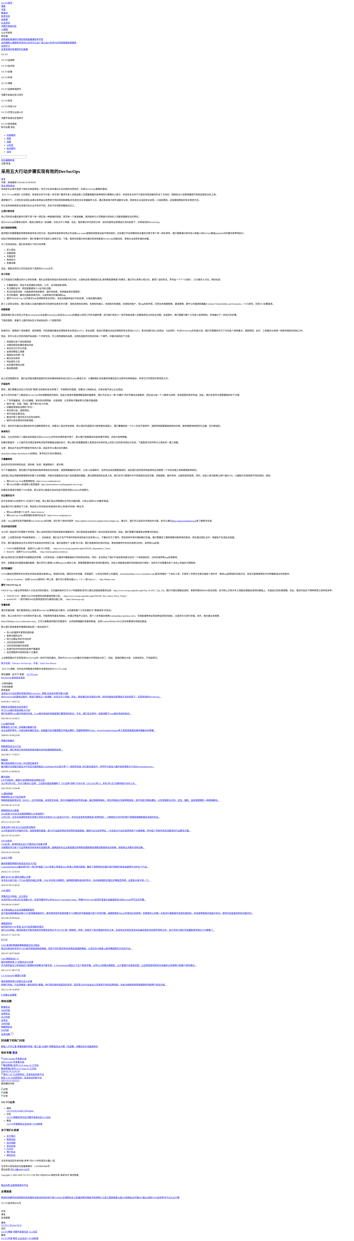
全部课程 (5, 43)
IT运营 (22, 975)
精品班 (4, 13)
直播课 (31, 39)
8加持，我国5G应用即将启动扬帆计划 (23, 780)
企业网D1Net (151, 1197)
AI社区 (10, 145)
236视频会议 (128, 1197)
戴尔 (3, 777)
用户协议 (11, 1152)
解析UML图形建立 (15, 877)
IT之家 (103, 1197)
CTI (17, 959)
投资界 (160, 1197)
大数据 (15, 810)
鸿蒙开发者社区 (9, 26)
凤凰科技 (32, 1197)
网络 (10, 794)
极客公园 (117, 1197)
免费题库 (71, 43)
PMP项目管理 (60, 43)
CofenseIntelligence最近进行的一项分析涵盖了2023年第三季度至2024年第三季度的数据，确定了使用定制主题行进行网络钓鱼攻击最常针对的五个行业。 (75, 867)
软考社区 (5, 16)
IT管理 (16, 975)
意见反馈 (11, 1146)
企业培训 (5, 23)
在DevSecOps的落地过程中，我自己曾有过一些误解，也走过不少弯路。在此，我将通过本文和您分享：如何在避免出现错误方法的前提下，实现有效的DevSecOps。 (81, 697)
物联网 (4, 760)
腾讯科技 (14, 1197)
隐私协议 (11, 1155)
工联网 (110, 1197)
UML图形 (6, 890)
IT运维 (4, 995)
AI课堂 (4, 29)
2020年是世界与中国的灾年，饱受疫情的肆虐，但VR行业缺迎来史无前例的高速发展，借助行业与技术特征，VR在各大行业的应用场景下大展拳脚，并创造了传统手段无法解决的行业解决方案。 (96, 830)
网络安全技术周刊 (19, 707)
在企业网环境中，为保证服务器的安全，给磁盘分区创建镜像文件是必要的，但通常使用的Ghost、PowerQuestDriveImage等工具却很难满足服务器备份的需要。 (78, 730)
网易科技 (23, 1197)
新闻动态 (11, 1139)
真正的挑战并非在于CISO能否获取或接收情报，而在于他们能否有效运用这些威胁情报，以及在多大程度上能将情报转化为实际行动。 (66, 948)
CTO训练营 (36, 1124)
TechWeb (58, 1197)
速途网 (81, 1197)
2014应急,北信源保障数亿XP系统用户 (22, 814)
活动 (9, 152)
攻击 (22, 678)
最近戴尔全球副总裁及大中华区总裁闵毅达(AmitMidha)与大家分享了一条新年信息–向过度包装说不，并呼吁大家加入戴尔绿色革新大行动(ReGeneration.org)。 (78, 766)
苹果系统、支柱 (14, 896)
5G (2, 794)
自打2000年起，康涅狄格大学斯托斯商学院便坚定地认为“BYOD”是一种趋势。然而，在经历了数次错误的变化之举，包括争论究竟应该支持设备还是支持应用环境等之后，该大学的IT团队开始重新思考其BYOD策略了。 (108, 930)
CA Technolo (7, 975)
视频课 (4, 39)
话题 (9, 142)
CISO (3, 959)
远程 (8, 740)
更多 (15, 1052)
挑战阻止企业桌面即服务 (17, 910)
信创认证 (25, 43)
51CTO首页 (6, 3)
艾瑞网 (66, 1197)
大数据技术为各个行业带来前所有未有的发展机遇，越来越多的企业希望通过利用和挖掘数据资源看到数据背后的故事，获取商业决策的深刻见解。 (73, 847)
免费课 (4, 19)
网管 (3, 740)
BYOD (4, 939)
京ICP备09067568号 (20, 1169)
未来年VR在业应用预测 (18, 827)
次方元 (167, 1197)
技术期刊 (11, 148)
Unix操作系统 (7, 724)
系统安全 (16, 678)
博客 (3, 6)
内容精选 (11, 135)
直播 (25, 49)
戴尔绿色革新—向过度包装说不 (20, 763)
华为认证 (34, 43)
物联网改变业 (11, 746)
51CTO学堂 (12, 1124)
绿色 (8, 777)
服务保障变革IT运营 (16, 981)
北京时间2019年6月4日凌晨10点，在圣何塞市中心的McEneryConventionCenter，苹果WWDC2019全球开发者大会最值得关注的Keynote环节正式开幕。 (73, 900)
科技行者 (49, 1197)
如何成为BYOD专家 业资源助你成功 (22, 927)
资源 (8, 49)
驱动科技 (41, 1197)
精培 (20, 1124)
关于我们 (11, 1136)
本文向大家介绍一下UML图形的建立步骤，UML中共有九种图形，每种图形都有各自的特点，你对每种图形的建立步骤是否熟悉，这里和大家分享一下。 (75, 880)
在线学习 (5, 46)
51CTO (10, 1111)
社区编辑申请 (7, 160)
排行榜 (17, 39)
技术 (10, 810)
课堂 (16, 49)
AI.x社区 (46, 1117)
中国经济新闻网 (92, 1197)
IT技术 (51, 43)
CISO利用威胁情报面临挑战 (20, 945)
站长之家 (73, 1197)
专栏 (21, 49)
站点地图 (11, 1143)
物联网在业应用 (13, 797)
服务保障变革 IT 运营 (17, 962)
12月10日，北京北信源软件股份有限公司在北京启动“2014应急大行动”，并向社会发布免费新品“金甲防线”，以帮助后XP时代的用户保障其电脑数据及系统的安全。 (81, 817)
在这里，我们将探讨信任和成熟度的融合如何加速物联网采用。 (32, 750)
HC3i (23, 1111)
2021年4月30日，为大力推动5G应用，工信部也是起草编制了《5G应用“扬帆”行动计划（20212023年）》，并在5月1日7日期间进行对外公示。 (69, 783)
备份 (12, 740)
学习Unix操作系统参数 (15, 710)
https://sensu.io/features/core (184, 521)
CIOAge (17, 1111)
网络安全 (5, 707)
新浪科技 (5, 1197)
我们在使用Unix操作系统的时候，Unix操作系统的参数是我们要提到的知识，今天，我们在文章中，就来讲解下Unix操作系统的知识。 (66, 713)
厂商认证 (43, 43)
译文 (3, 179)
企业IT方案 (6, 858)
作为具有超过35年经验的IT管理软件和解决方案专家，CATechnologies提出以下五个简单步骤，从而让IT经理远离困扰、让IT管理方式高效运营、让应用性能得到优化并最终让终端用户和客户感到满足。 (99, 965)
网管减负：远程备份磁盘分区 (19, 727)
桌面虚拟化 (6, 923)
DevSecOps (6, 678)
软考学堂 (38, 39)
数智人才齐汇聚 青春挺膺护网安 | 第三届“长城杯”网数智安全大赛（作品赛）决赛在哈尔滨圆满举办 (49, 1046)
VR (2, 841)
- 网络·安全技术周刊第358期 (34, 693)
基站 (6, 794)
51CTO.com (32, 674)
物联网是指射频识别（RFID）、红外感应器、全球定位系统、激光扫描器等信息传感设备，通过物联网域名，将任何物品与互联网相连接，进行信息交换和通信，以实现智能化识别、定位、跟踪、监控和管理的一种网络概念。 (110, 800)
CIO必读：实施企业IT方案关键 (24, 844)
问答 (12, 49)
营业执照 (6, 1185)
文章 (3, 49)
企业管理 (12, 995)
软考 (19, 43)
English (10, 1149)
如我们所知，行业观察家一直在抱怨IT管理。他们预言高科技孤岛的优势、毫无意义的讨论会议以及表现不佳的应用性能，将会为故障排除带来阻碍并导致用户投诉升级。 (84, 985)
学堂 (3, 9)
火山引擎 (175, 1197)
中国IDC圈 (139, 1197)
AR (5, 841)
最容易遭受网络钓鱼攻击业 (19, 863)
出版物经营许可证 (19, 1185)
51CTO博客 (12, 1117)
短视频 (24, 39)
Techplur (30, 1111)
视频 (9, 138)
